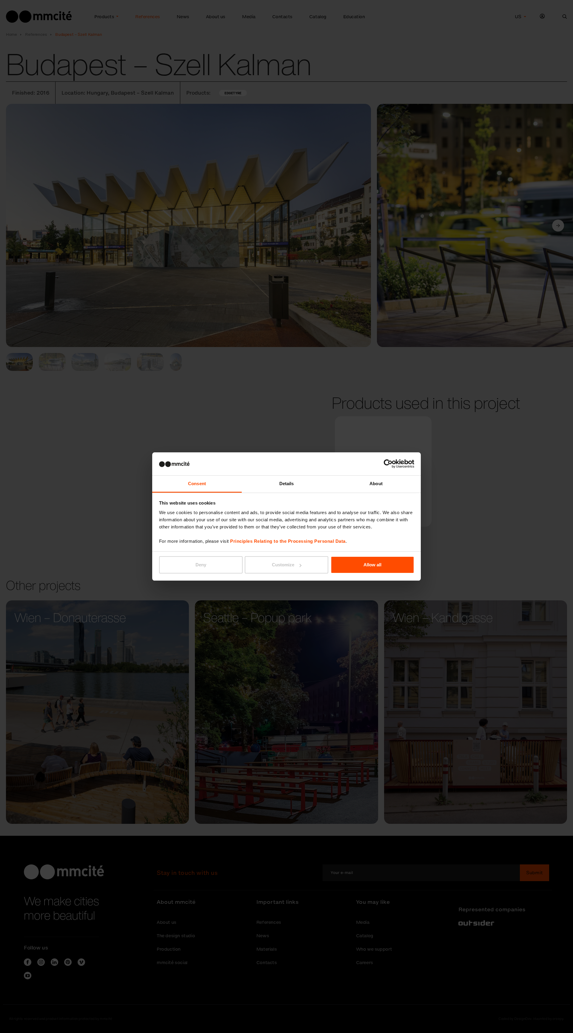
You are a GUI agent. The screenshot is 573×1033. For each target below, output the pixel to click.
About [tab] (376, 483)
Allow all (372, 564)
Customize (283, 564)
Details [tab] (286, 483)
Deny (200, 564)
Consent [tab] (197, 483)
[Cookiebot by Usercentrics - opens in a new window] (388, 463)
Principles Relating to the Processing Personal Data (288, 541)
